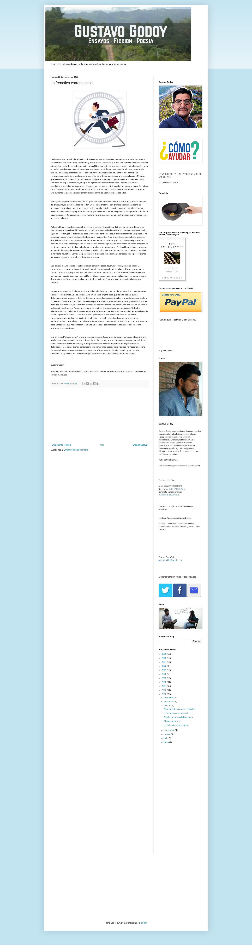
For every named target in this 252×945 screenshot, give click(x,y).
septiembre (169, 730)
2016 (164, 690)
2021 (164, 670)
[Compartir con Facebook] (94, 383)
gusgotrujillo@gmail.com (170, 560)
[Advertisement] (99, 415)
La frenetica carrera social (176, 713)
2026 (164, 654)
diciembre (169, 697)
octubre (168, 705)
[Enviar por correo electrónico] (84, 383)
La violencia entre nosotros (176, 725)
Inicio (101, 445)
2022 (164, 666)
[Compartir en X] (90, 383)
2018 (164, 682)
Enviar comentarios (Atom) (76, 450)
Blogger (142, 923)
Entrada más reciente (61, 445)
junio (166, 742)
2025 (164, 658)
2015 (164, 694)
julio (166, 738)
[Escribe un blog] (87, 383)
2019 (164, 678)
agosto (167, 734)
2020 (164, 674)
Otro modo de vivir (172, 721)
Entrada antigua (140, 445)
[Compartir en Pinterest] (97, 383)
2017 (164, 686)
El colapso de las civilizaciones (178, 717)
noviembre (169, 701)
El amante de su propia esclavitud (179, 709)
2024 (164, 662)
